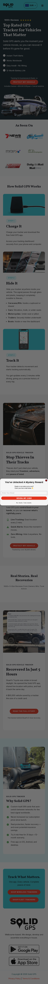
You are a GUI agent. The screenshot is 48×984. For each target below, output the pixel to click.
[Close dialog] (46, 480)
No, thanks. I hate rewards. (24, 502)
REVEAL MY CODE (24, 498)
